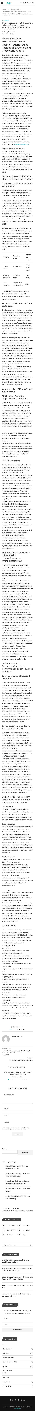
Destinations (18, 1349)
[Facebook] (10, 1400)
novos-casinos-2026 (18, 1362)
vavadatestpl (18, 1386)
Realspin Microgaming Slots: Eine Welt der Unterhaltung (16, 1295)
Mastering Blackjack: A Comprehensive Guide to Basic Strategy (17, 1269)
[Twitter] (21, 3)
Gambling (18, 1353)
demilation (11, 32)
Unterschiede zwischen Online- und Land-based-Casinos (15, 1261)
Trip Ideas (18, 1382)
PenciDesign (17, 1408)
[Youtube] (27, 3)
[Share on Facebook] (17, 1029)
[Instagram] (23, 3)
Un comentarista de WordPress (12, 1210)
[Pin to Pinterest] (21, 1029)
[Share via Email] (23, 1029)
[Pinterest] (25, 3)
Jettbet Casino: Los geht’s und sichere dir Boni (17, 1286)
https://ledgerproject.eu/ (21, 144)
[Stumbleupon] (30, 3)
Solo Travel (18, 1377)
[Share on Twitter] (19, 1029)
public (18, 1366)
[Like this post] (14, 1029)
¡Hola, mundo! (28, 1210)
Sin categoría (14, 9)
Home (4, 9)
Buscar (4, 1149)
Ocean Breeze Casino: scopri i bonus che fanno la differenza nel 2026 (17, 1278)
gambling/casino (18, 1357)
